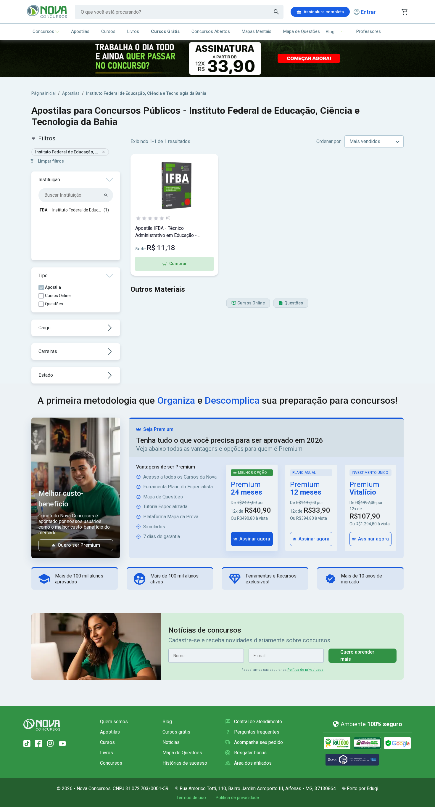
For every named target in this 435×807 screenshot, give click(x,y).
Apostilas (80, 31)
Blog (167, 721)
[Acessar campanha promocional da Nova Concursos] (217, 58)
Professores (368, 31)
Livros (133, 31)
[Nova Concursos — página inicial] (47, 12)
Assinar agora (254, 539)
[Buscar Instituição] (106, 195)
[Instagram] (50, 743)
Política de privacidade (305, 670)
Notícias (171, 742)
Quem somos (114, 721)
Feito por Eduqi (362, 788)
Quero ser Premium (79, 545)
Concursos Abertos (210, 31)
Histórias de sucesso (184, 763)
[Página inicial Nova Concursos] (41, 725)
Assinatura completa (324, 11)
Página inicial (43, 93)
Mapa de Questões (301, 31)
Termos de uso (191, 797)
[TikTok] (26, 743)
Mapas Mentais (256, 31)
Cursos (108, 31)
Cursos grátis (176, 732)
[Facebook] (38, 743)
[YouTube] (62, 743)
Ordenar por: (328, 141)
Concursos (43, 31)
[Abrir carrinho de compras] (404, 12)
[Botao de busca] (276, 12)
